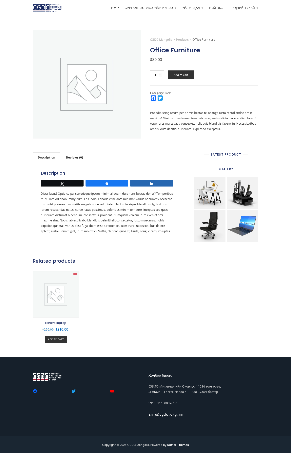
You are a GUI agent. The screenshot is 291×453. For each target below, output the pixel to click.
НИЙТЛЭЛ (216, 8)
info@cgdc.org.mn (165, 414)
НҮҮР (115, 8)
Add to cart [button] (56, 339)
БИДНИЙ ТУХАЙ (242, 8)
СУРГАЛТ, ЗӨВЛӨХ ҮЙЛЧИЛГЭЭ (149, 8)
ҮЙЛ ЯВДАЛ (191, 8)
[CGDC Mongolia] (35, 390)
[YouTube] (112, 390)
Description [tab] (46, 157)
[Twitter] (73, 390)
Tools (168, 93)
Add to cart (181, 75)
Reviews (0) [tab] (74, 157)
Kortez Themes (178, 445)
